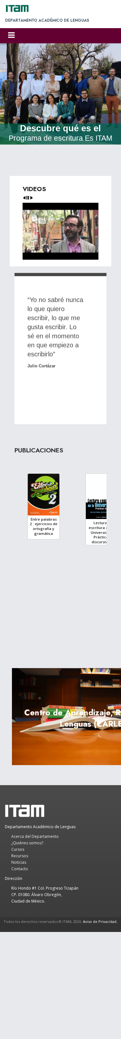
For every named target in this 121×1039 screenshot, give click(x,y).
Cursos (17, 849)
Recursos (19, 856)
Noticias (18, 862)
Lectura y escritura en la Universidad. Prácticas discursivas (102, 532)
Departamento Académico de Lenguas (47, 20)
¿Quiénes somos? (27, 843)
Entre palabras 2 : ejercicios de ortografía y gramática (43, 526)
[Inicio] (20, 8)
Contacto (19, 868)
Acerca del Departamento (35, 836)
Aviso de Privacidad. (100, 921)
